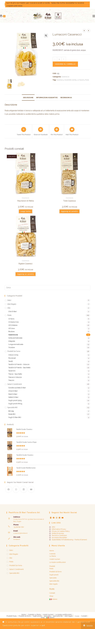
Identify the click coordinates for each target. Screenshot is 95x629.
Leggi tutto (26, 211)
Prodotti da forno (13, 351)
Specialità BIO (12, 407)
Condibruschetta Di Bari (17, 388)
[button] (46, 36)
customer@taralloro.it (20, 533)
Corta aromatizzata (15, 338)
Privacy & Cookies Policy (61, 531)
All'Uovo (11, 328)
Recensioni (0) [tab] (66, 97)
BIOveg (11, 411)
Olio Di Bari (12, 311)
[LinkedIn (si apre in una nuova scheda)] (19, 4)
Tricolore (11, 347)
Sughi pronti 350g (15, 400)
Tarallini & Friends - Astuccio (18, 364)
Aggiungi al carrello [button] (69, 211)
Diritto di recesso (58, 533)
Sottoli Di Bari (13, 397)
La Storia (52, 556)
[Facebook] (8, 489)
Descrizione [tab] (28, 97)
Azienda (52, 554)
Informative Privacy (59, 529)
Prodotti (52, 566)
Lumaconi (80, 80)
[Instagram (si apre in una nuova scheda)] (15, 4)
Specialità (53, 578)
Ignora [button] (89, 625)
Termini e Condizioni (59, 535)
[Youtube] (31, 489)
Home (51, 551)
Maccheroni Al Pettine (25, 201)
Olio (8, 308)
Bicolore (11, 331)
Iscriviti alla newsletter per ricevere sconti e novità (28, 3)
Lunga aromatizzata (15, 344)
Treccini (11, 380)
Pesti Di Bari (12, 394)
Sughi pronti (53, 575)
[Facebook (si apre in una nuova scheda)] (10, 4)
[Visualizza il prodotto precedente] (84, 30)
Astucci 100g (13, 355)
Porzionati (12, 358)
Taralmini (11, 371)
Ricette (51, 589)
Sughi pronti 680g (15, 404)
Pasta (87, 80)
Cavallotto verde (70, 80)
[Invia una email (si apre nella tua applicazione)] (29, 4)
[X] (50, 517)
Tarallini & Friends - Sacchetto (19, 367)
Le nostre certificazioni (57, 562)
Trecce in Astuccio (15, 377)
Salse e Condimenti (14, 384)
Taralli (10, 361)
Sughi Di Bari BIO (14, 417)
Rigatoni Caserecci (25, 264)
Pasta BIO (11, 414)
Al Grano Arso (13, 322)
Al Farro (11, 319)
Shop (51, 596)
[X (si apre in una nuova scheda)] (6, 4)
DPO (53, 527)
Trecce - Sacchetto (15, 374)
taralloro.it (16, 539)
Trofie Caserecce (69, 201)
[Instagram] (16, 489)
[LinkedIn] (23, 489)
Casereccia (65, 77)
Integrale (11, 341)
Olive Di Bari (13, 391)
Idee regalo (11, 304)
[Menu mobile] (94, 16)
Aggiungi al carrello (65, 64)
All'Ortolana (12, 325)
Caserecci (59, 80)
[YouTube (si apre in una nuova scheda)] (24, 4)
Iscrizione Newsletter (59, 537)
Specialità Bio (54, 581)
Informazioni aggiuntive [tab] (47, 97)
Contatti (52, 593)
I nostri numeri (54, 559)
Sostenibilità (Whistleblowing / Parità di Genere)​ (69, 539)
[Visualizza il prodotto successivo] (88, 30)
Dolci (9, 300)
